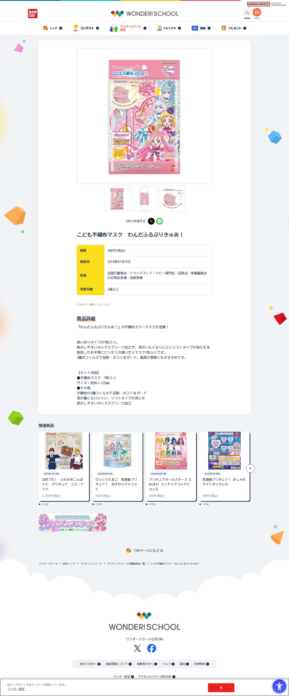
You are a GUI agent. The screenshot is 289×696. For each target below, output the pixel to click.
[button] (250, 468)
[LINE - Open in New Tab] (159, 221)
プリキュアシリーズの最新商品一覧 (126, 563)
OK (221, 687)
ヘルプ (166, 664)
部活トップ (69, 563)
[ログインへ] (257, 12)
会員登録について (117, 664)
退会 (182, 664)
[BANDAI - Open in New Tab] (33, 13)
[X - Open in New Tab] (151, 221)
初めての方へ (88, 664)
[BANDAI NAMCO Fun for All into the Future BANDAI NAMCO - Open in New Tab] (266, 4)
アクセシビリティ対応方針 (155, 676)
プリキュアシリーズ (91, 563)
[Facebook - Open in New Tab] (151, 648)
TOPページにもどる (148, 550)
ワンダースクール (48, 563)
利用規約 (199, 664)
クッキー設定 (122, 676)
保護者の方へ (145, 664)
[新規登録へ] (247, 12)
